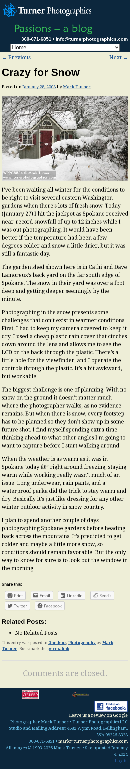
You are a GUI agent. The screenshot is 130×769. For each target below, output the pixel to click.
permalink (58, 648)
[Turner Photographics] (48, 9)
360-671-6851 (36, 39)
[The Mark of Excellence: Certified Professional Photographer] (30, 694)
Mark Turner (77, 86)
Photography (82, 642)
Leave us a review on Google (98, 715)
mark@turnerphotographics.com (93, 741)
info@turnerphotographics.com (92, 39)
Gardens (57, 642)
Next (118, 57)
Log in (121, 760)
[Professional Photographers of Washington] (80, 694)
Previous (16, 57)
